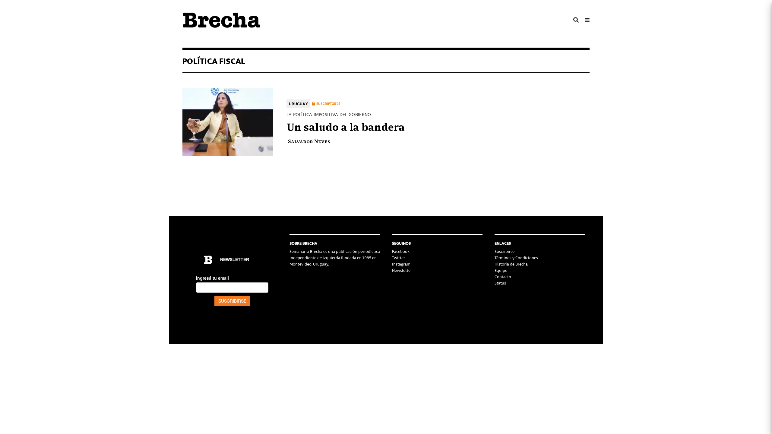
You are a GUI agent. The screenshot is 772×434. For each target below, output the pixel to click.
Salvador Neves (309, 141)
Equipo (501, 270)
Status (500, 283)
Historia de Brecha (511, 264)
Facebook (401, 251)
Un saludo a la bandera (345, 126)
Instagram (401, 264)
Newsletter (402, 270)
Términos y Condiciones (516, 257)
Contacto (503, 276)
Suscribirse (504, 251)
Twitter (398, 257)
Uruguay (298, 103)
